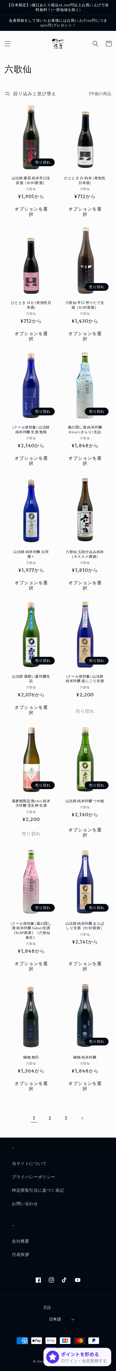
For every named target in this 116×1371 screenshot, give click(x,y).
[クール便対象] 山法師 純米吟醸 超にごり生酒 (85, 679)
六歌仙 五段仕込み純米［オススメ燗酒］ (85, 554)
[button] (7, 43)
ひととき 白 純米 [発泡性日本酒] (84, 180)
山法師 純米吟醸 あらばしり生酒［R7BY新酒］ (84, 926)
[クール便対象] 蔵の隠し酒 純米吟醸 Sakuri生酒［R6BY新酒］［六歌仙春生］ (31, 930)
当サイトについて (29, 1163)
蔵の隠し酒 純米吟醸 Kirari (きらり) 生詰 (85, 429)
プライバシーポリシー (33, 1176)
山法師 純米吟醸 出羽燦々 (31, 554)
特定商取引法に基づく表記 (38, 1190)
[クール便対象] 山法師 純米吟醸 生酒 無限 (31, 429)
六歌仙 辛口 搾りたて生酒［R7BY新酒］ (84, 305)
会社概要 (20, 1241)
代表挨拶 (20, 1254)
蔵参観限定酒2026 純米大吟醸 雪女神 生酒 (31, 803)
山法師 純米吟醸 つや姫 (84, 801)
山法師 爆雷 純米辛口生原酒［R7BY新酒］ (31, 180)
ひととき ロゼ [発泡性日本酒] (31, 305)
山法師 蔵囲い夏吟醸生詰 (31, 679)
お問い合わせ (25, 1203)
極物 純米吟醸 (84, 1057)
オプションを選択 (31, 211)
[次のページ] (82, 1118)
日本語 (55, 1319)
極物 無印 (31, 1057)
